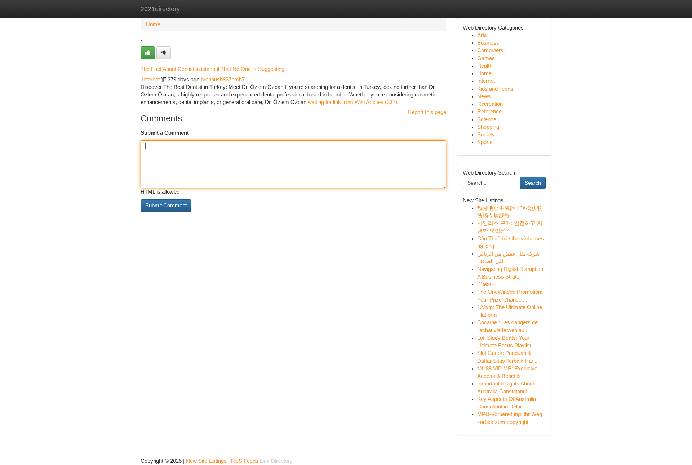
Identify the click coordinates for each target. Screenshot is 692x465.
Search (533, 183)
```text (484, 284)
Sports (485, 142)
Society (486, 134)
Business (488, 43)
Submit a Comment (165, 133)
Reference (489, 111)
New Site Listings (206, 461)
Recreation (490, 104)
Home (153, 24)
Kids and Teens (495, 89)
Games (486, 58)
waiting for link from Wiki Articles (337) (352, 102)
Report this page (427, 112)
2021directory (160, 9)
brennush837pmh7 (223, 79)
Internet (151, 79)
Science (486, 119)
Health (484, 66)
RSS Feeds (244, 461)
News (484, 96)
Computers (490, 50)
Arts (482, 35)
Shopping (488, 127)
